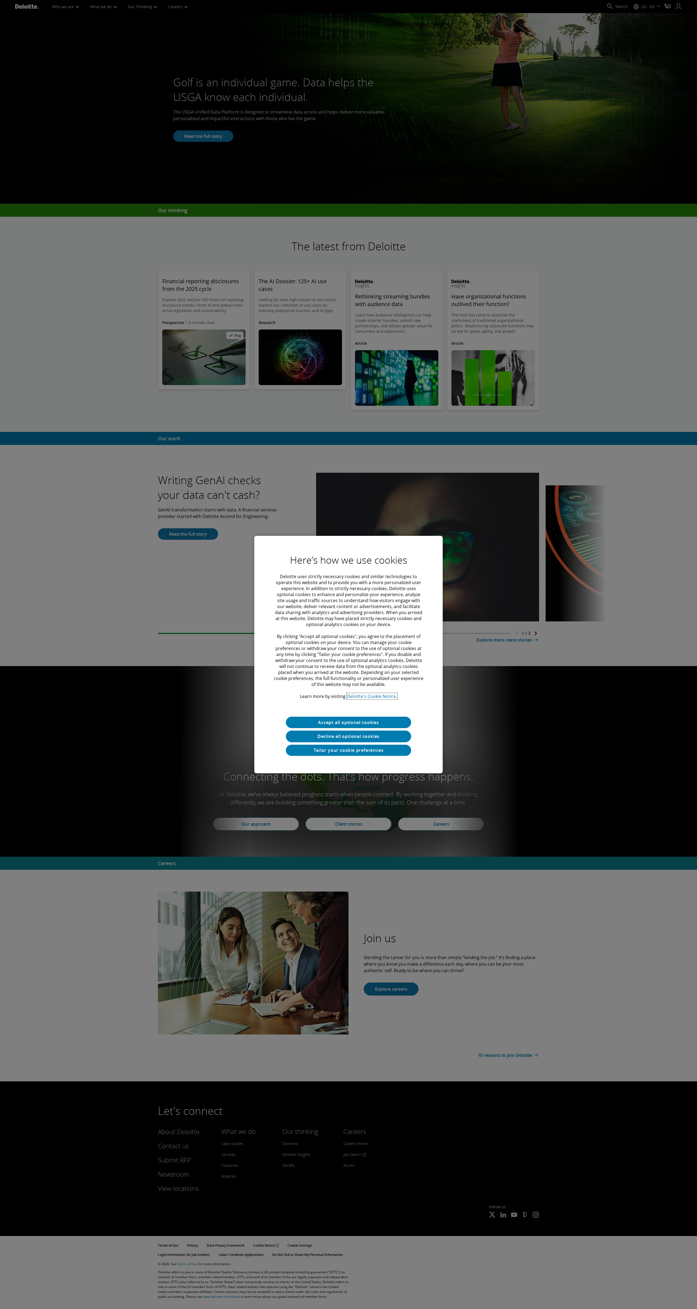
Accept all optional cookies (348, 722)
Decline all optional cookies (348, 736)
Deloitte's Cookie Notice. (372, 696)
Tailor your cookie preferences (349, 750)
